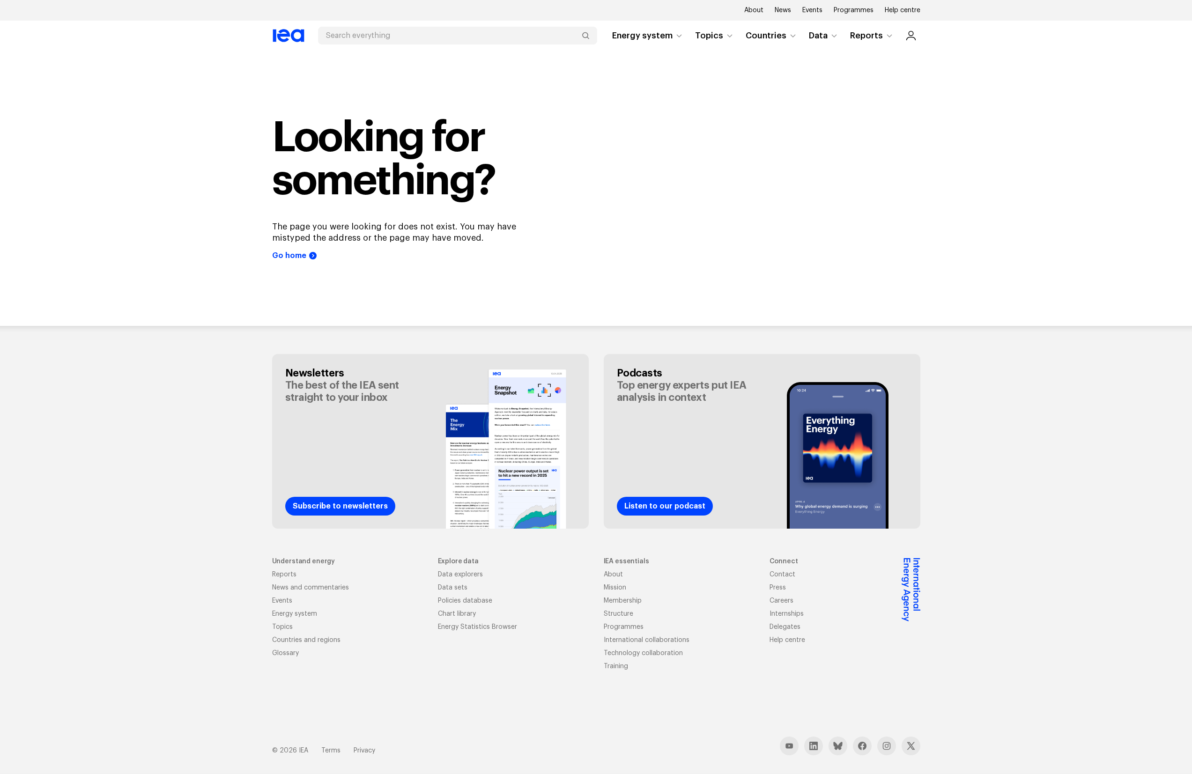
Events (812, 10)
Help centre (902, 10)
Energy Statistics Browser (477, 627)
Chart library (457, 614)
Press (778, 587)
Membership (623, 600)
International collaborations (646, 640)
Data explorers (460, 574)
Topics (709, 35)
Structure (618, 614)
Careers (781, 600)
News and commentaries (310, 587)
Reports (866, 35)
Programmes (854, 10)
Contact (782, 574)
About (753, 10)
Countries (766, 35)
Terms (331, 750)
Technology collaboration (643, 653)
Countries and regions (306, 640)
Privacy (364, 750)
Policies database (465, 600)
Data (818, 35)
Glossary (285, 653)
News (783, 10)
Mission (615, 587)
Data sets (452, 587)
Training (616, 666)
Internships (787, 614)
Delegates (785, 627)
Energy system (642, 35)
